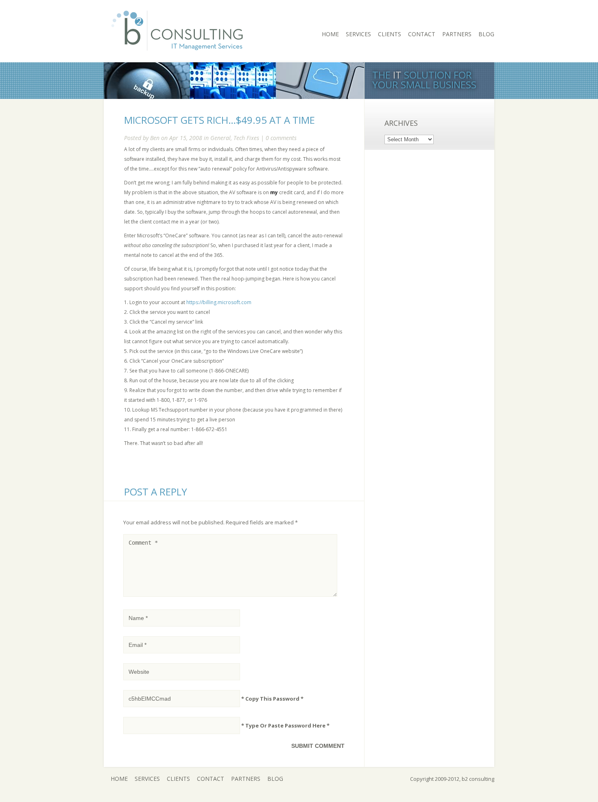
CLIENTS (389, 34)
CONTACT (421, 34)
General (220, 138)
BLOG (486, 34)
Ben (154, 138)
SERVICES (358, 34)
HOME (330, 34)
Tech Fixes (246, 138)
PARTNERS (456, 34)
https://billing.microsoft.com (218, 302)
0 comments (281, 138)
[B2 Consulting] (177, 55)
